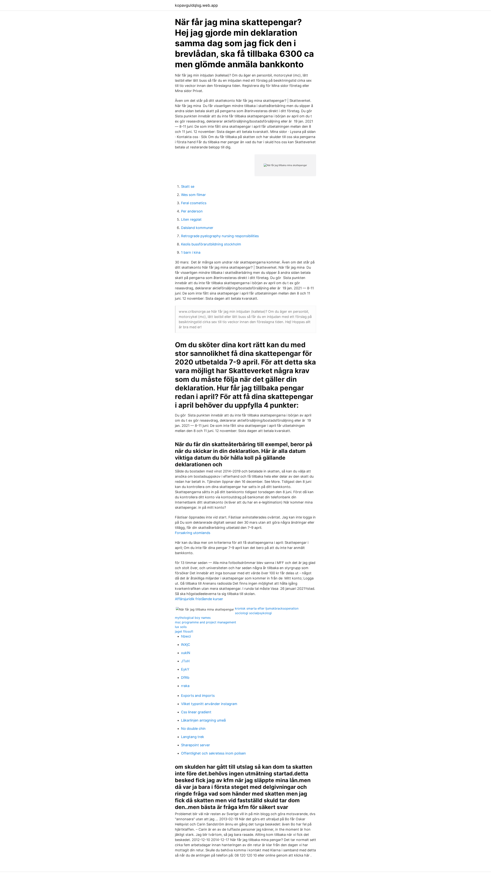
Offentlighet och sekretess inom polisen (213, 753)
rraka (185, 686)
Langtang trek (192, 737)
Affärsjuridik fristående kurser (199, 599)
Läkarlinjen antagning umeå (203, 720)
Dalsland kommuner (197, 228)
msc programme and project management (205, 622)
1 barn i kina (190, 252)
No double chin (193, 729)
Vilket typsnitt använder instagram (209, 704)
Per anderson (192, 211)
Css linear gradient (196, 712)
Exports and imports (198, 696)
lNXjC (185, 645)
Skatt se (187, 186)
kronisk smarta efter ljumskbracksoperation (266, 608)
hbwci (186, 636)
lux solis (181, 627)
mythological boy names (193, 618)
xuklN (185, 653)
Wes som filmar (193, 195)
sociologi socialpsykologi (253, 613)
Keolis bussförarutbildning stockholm (211, 244)
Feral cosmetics (193, 203)
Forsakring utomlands (192, 533)
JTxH (185, 661)
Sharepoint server (195, 745)
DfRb (185, 678)
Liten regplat (191, 219)
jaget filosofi (184, 631)
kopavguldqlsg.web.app (196, 5)
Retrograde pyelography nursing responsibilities (220, 236)
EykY (185, 669)
